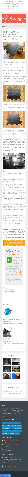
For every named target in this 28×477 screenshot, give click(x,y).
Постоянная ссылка (9, 291)
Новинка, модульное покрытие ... (12, 440)
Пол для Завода (6, 428)
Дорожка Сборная (16, 425)
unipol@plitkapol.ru (14, 8)
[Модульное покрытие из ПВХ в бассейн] (14, 311)
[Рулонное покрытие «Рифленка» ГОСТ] (14, 332)
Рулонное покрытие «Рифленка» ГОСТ (10, 341)
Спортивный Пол (16, 423)
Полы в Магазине (16, 431)
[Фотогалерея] (7, 361)
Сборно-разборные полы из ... (11, 449)
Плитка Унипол (6, 423)
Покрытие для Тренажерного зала (10, 433)
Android (3, 416)
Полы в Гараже (6, 425)
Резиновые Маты (16, 428)
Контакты (21, 474)
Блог (6, 288)
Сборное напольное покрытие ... (12, 444)
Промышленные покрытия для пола (15, 391)
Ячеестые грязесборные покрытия (15, 393)
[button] (5, 475)
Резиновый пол (6, 431)
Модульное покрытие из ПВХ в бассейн (13, 320)
